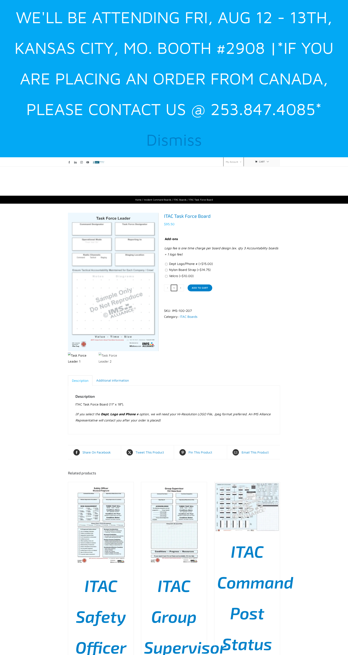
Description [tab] (80, 380)
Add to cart (200, 287)
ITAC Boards (188, 317)
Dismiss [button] (174, 139)
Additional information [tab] (112, 380)
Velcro (181, 276)
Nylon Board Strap (190, 270)
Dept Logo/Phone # (191, 264)
